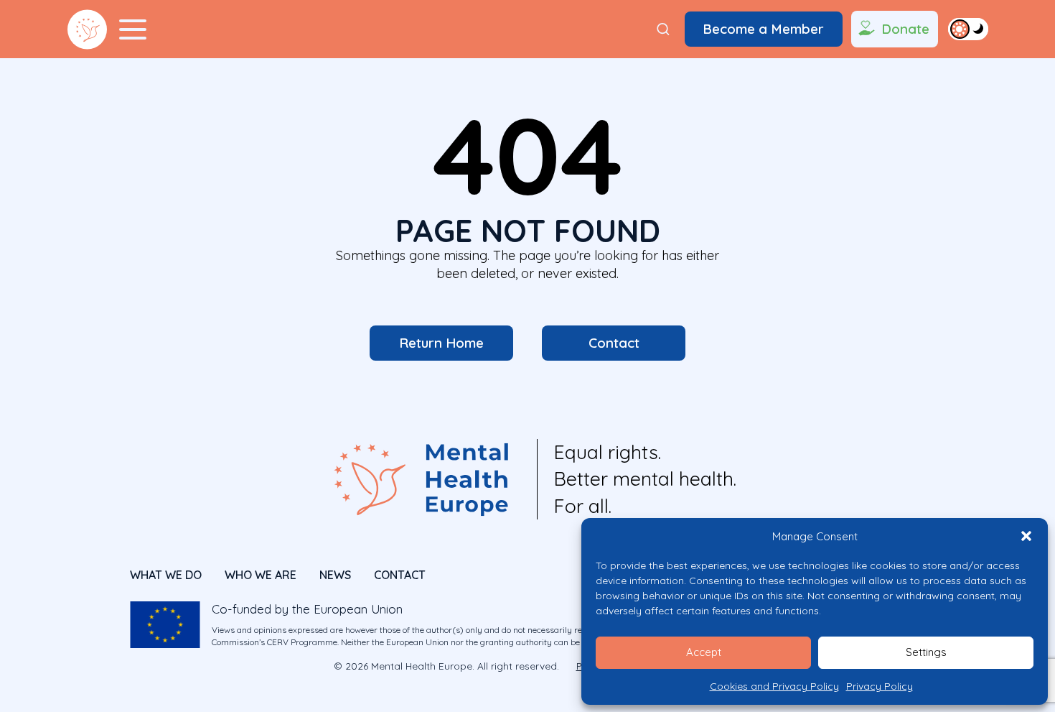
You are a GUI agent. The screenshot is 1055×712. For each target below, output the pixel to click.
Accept (703, 652)
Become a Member (763, 28)
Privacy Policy (879, 686)
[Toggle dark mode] (968, 29)
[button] (1026, 536)
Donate (905, 28)
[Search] (663, 29)
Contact (614, 342)
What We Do (166, 575)
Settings (926, 652)
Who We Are (260, 575)
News (335, 575)
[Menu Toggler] (133, 29)
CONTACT (400, 575)
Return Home (441, 342)
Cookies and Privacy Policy (774, 686)
